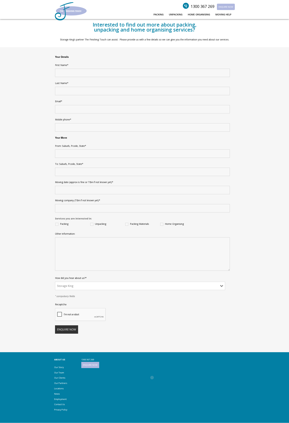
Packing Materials (139, 223)
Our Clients (59, 377)
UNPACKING (175, 14)
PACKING (159, 14)
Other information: (65, 233)
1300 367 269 (202, 6)
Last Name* (61, 83)
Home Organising (174, 223)
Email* (58, 101)
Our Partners (60, 383)
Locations (59, 388)
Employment (60, 399)
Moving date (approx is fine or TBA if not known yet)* (84, 182)
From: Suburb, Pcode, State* (70, 145)
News (57, 393)
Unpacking (100, 223)
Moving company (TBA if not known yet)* (77, 200)
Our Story (59, 367)
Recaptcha (60, 304)
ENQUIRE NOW (226, 6)
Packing (64, 223)
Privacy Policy (60, 409)
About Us (59, 359)
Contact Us (59, 404)
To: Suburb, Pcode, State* (69, 163)
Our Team (59, 372)
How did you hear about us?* (71, 278)
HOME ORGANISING (199, 14)
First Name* (61, 65)
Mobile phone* (63, 119)
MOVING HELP (223, 14)
